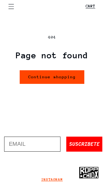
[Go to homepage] (88, 172)
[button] (11, 6)
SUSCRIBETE (84, 144)
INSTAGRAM (52, 179)
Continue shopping (52, 76)
